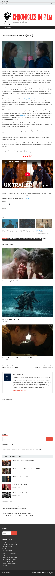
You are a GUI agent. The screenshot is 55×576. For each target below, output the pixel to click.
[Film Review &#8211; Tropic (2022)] (10, 223)
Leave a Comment (21, 38)
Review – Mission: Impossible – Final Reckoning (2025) (17, 358)
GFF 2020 (14, 32)
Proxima (19, 239)
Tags (19, 456)
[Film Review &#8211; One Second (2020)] (27, 223)
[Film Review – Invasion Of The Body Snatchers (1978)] (6, 468)
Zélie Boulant (38, 239)
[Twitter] (52, 4)
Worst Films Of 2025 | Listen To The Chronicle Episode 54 (17, 513)
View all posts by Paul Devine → (20, 390)
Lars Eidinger (36, 238)
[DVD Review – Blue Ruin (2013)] (6, 477)
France (31, 238)
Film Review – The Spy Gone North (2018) (23, 460)
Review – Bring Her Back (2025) (11, 281)
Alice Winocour (24, 238)
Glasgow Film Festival (21, 32)
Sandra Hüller (25, 239)
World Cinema (30, 32)
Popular (6, 456)
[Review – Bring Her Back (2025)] (27, 263)
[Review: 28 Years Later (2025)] (27, 302)
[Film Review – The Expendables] (6, 493)
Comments (13, 456)
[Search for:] (27, 439)
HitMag (50, 573)
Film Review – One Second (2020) (26, 229)
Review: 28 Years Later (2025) (10, 319)
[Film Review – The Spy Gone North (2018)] (6, 460)
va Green (32, 239)
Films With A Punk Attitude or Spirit (12, 511)
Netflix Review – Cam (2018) (19, 484)
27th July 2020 (26, 198)
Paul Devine (14, 38)
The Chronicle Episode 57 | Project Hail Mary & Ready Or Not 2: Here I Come (22, 506)
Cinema (4, 32)
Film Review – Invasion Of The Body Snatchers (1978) (26, 468)
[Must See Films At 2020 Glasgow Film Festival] (44, 223)
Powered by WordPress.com (44, 572)
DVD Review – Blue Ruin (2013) (20, 476)
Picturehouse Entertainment (10, 239)
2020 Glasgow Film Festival (13, 238)
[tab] (5, 456)
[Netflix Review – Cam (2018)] (6, 485)
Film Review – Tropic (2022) (8, 229)
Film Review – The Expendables (20, 492)
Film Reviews (9, 32)
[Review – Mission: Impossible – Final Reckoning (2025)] (27, 340)
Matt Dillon (43, 238)
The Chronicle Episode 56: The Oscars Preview (14, 508)
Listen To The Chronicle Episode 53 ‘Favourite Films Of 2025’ (18, 515)
